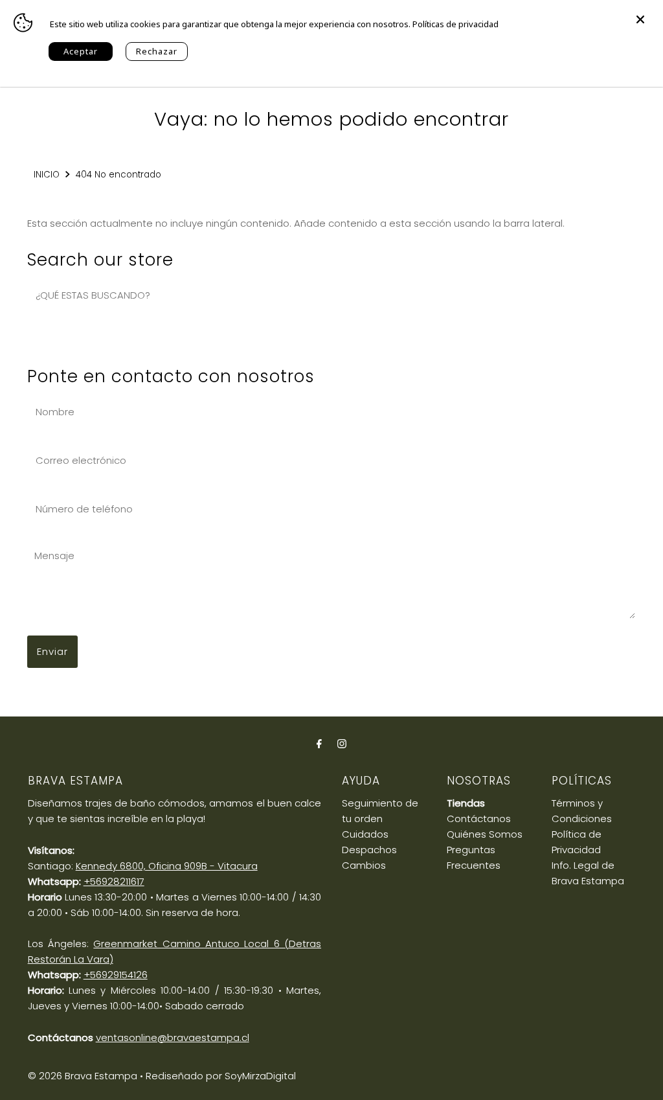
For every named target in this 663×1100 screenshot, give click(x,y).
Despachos (369, 849)
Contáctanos (479, 818)
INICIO (47, 174)
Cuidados (365, 834)
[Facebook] (319, 743)
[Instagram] (341, 743)
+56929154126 (116, 974)
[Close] (640, 12)
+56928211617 (114, 881)
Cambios (364, 865)
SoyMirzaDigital (260, 1076)
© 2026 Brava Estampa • (85, 1076)
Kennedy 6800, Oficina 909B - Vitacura (167, 866)
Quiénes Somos (485, 834)
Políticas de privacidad (455, 24)
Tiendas (466, 803)
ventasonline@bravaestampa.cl (172, 1037)
